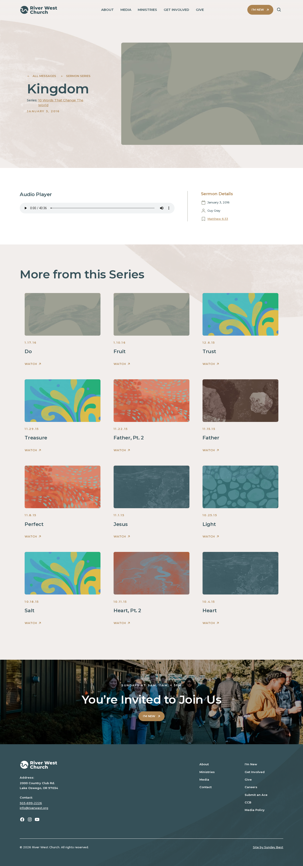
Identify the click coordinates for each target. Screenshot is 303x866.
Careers (251, 787)
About (204, 764)
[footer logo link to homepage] (103, 765)
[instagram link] (29, 819)
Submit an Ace (256, 795)
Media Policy (255, 810)
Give (248, 779)
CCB (248, 802)
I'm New (251, 764)
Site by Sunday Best (268, 847)
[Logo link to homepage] (39, 10)
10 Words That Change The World (60, 102)
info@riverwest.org (34, 808)
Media (204, 779)
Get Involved (255, 772)
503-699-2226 (31, 803)
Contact (205, 787)
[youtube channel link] (37, 819)
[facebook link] (22, 819)
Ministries (207, 772)
